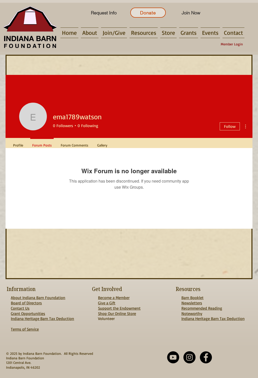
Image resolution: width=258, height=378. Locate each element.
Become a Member (114, 297)
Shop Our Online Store (117, 313)
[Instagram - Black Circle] (189, 357)
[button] (90, 32)
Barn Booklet (192, 297)
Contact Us (20, 308)
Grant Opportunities (28, 313)
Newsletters (191, 302)
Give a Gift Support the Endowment (119, 305)
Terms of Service (25, 329)
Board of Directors (26, 302)
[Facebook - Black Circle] (206, 357)
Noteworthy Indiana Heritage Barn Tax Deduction (213, 316)
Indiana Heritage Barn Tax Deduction (42, 318)
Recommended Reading (201, 308)
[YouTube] (173, 357)
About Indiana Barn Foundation (38, 297)
